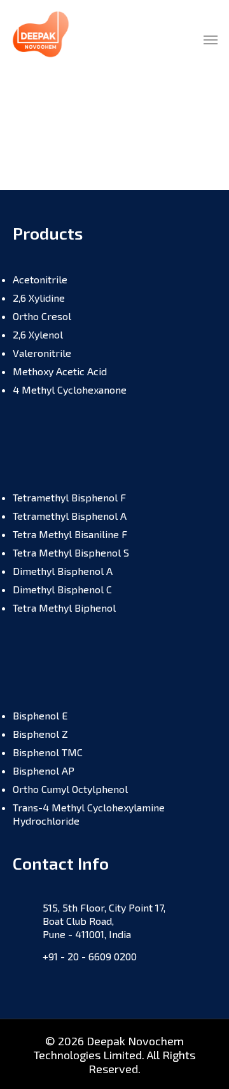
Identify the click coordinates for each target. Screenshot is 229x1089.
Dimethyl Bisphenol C (62, 589)
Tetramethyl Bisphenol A (70, 516)
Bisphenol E (40, 715)
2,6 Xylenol (38, 334)
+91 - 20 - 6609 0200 (90, 956)
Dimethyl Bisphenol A (63, 571)
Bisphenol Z (40, 734)
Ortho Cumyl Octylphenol (70, 789)
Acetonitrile (40, 279)
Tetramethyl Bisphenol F (69, 497)
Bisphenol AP (43, 770)
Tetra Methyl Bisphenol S (71, 552)
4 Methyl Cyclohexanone (70, 389)
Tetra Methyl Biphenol (64, 608)
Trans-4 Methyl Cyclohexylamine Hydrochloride (89, 814)
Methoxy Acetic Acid (60, 371)
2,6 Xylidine (39, 298)
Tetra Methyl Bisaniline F (70, 534)
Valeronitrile (42, 353)
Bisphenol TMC (48, 752)
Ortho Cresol (42, 316)
